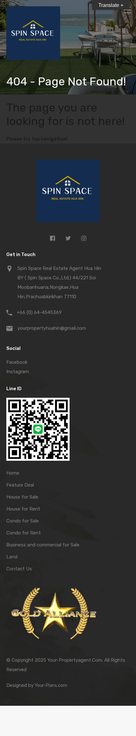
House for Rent (23, 509)
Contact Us (19, 569)
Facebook (17, 362)
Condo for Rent (23, 533)
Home (12, 473)
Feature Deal (20, 485)
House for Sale (22, 497)
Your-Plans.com (51, 685)
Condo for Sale (22, 521)
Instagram (17, 371)
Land (11, 557)
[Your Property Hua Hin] (68, 192)
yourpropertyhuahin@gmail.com (51, 328)
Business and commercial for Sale (42, 545)
